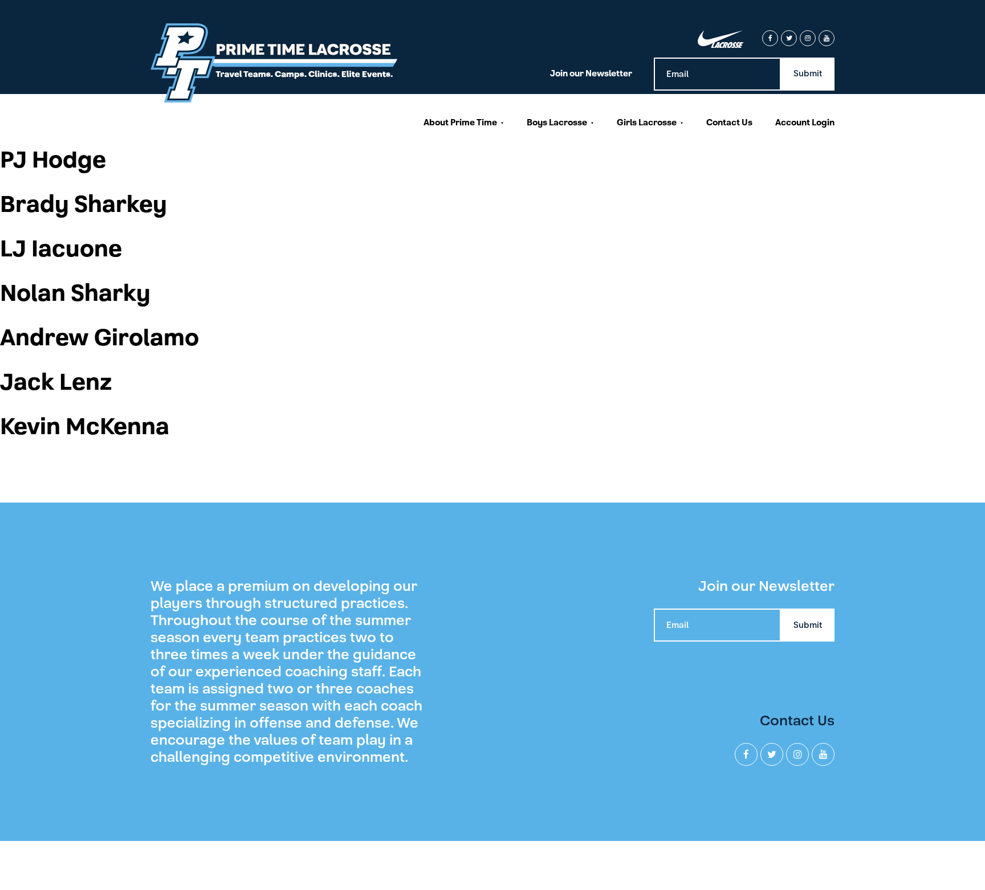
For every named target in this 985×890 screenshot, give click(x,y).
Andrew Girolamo (99, 338)
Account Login (805, 122)
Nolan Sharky (75, 293)
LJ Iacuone (61, 249)
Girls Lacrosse (647, 122)
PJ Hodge (53, 160)
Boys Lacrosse (557, 122)
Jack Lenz (56, 382)
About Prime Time (460, 122)
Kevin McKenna (84, 427)
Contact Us (729, 122)
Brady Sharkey (83, 204)
